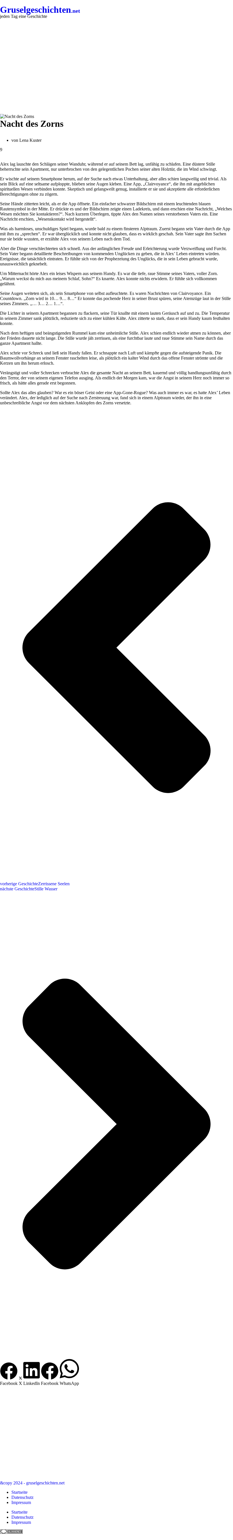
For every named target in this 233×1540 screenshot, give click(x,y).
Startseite (19, 1492)
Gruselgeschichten (40, 10)
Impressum (21, 1502)
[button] (9, 1374)
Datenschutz (22, 1497)
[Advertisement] (116, 66)
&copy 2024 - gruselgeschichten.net (32, 1482)
